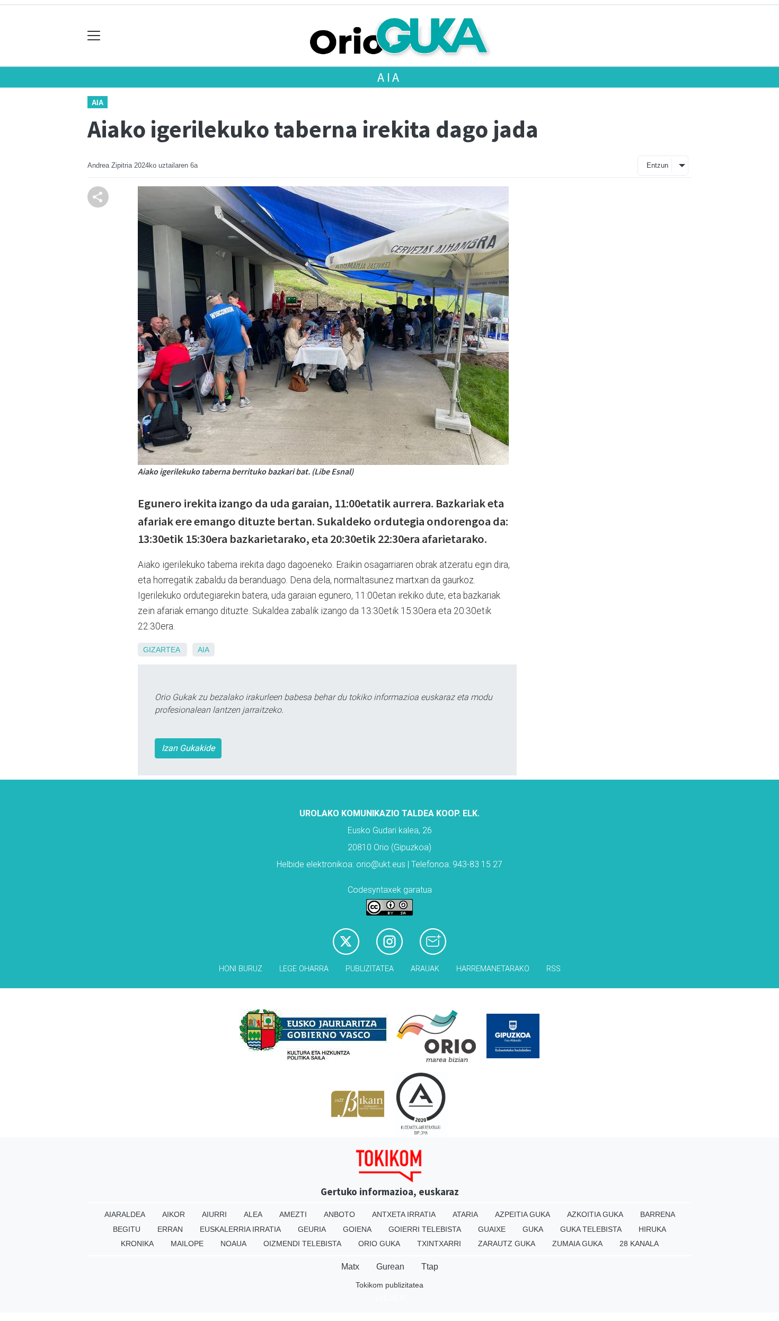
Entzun (657, 165)
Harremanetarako (492, 968)
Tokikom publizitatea (389, 1285)
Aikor (173, 1214)
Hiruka (652, 1229)
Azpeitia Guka (522, 1214)
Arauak (425, 968)
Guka (533, 1229)
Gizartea (161, 649)
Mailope (187, 1243)
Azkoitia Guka (595, 1214)
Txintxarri (439, 1243)
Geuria (312, 1229)
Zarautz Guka (506, 1243)
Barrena (657, 1214)
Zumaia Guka (577, 1243)
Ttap (429, 1266)
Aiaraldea (124, 1214)
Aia (389, 77)
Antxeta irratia (404, 1214)
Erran (170, 1229)
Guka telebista (591, 1229)
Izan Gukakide (188, 748)
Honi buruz (240, 968)
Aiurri (214, 1214)
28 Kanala (639, 1243)
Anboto (339, 1214)
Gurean (390, 1266)
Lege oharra (304, 968)
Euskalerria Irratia (240, 1229)
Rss (553, 968)
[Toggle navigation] (94, 36)
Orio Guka (379, 1243)
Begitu (126, 1229)
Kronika (137, 1243)
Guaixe (492, 1229)
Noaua (233, 1243)
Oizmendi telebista (302, 1243)
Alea (253, 1214)
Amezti (293, 1214)
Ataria (465, 1214)
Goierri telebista (424, 1229)
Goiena (357, 1229)
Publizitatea (370, 968)
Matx (350, 1266)
